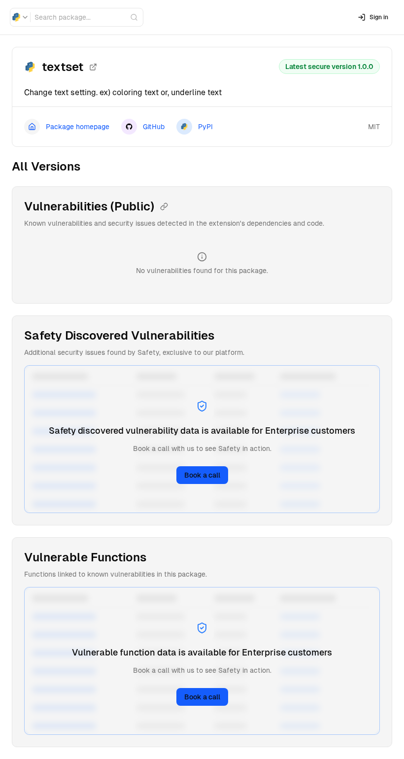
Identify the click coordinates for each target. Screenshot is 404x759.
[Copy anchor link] (164, 206)
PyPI (205, 127)
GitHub (154, 127)
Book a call (202, 475)
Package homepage (77, 127)
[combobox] (20, 17)
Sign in (379, 17)
